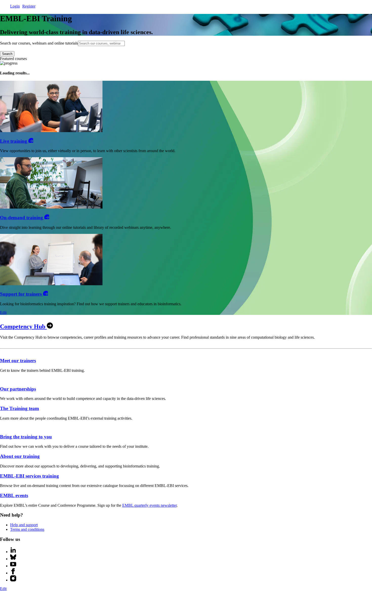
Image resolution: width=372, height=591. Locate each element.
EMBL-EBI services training (29, 476)
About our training (20, 456)
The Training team (19, 408)
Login (15, 6)
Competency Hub (23, 326)
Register (28, 6)
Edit (3, 312)
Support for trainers (21, 294)
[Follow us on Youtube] (13, 566)
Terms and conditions (27, 529)
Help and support (24, 525)
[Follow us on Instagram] (13, 580)
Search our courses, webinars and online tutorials (39, 43)
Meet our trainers (18, 360)
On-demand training (22, 217)
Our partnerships (18, 389)
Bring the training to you (26, 436)
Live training (14, 141)
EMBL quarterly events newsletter (149, 505)
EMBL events (14, 495)
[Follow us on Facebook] (13, 573)
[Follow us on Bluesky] (13, 559)
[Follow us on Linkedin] (13, 551)
